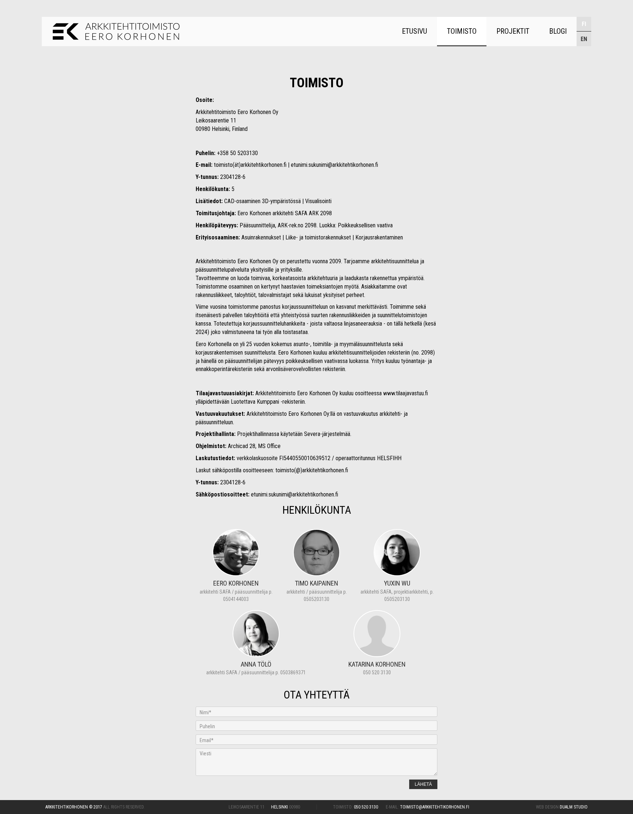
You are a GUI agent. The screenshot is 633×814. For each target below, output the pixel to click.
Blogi (558, 31)
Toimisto (462, 31)
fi (584, 24)
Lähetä (423, 784)
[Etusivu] (116, 31)
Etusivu (414, 31)
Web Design (562, 807)
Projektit (512, 31)
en (584, 39)
